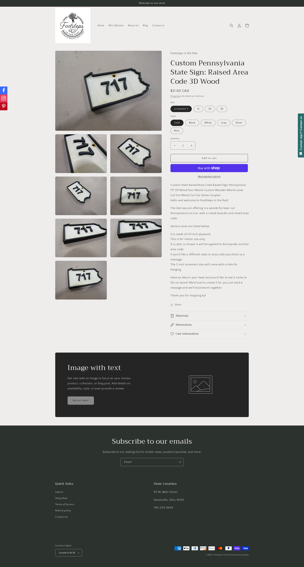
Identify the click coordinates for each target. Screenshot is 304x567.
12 (198, 108)
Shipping (175, 96)
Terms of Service (64, 504)
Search (59, 492)
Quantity (174, 138)
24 (209, 108)
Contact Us (61, 517)
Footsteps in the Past (222, 555)
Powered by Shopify (240, 555)
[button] (231, 25)
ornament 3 (181, 108)
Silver (239, 122)
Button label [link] (81, 400)
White (208, 122)
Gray (224, 122)
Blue (176, 130)
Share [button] (178, 304)
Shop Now (61, 498)
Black (192, 122)
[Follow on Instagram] (3, 98)
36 (221, 108)
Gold (177, 122)
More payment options (209, 176)
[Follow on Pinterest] (3, 106)
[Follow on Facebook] (3, 90)
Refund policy (63, 510)
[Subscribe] (179, 462)
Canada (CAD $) (67, 552)
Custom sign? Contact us (300, 134)
